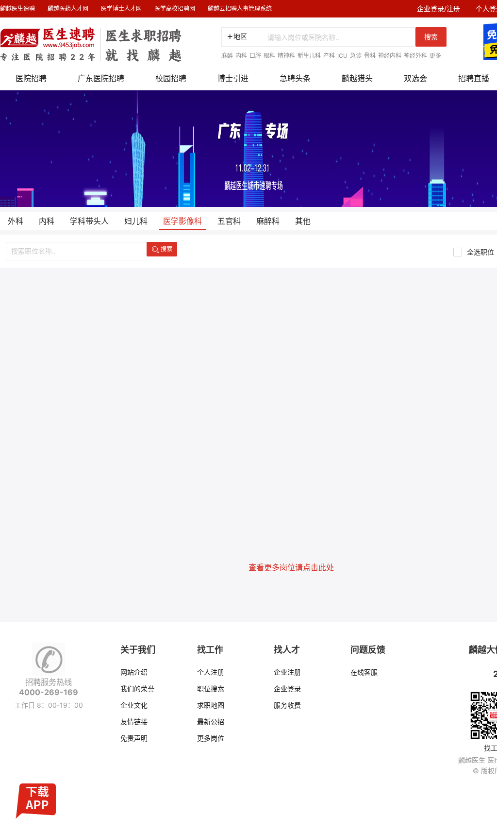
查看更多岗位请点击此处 (291, 567)
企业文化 (134, 705)
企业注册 (287, 672)
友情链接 (134, 721)
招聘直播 (473, 78)
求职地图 (210, 705)
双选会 (415, 78)
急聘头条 (295, 78)
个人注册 (210, 672)
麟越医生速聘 (17, 8)
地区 (240, 36)
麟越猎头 (357, 78)
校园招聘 (170, 78)
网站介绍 (134, 672)
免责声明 (134, 738)
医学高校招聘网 (174, 8)
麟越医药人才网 (68, 8)
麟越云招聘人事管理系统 (240, 8)
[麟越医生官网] (91, 39)
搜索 (431, 37)
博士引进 (232, 78)
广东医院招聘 (101, 78)
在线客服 (364, 672)
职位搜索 (210, 688)
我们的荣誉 (137, 688)
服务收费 (287, 705)
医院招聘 (31, 78)
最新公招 (210, 721)
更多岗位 (210, 738)
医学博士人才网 (121, 8)
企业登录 (287, 688)
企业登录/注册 (438, 8)
